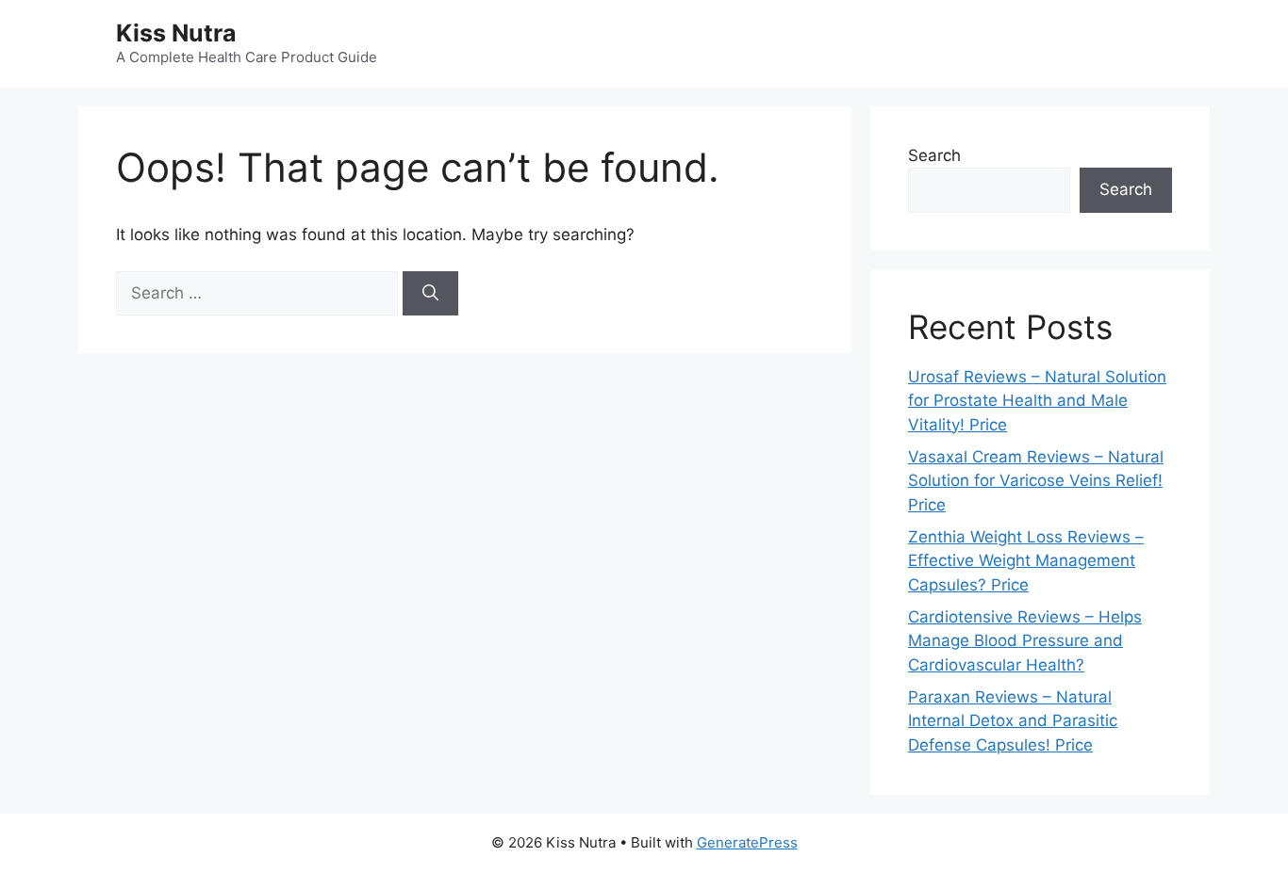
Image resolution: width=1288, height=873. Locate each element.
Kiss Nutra (176, 33)
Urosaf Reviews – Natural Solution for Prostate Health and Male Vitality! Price (1037, 400)
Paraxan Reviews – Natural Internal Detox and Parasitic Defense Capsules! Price (1012, 720)
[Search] (430, 293)
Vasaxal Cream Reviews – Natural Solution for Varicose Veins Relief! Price (1036, 480)
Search (934, 155)
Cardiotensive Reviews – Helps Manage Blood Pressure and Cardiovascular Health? (1025, 640)
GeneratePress (747, 842)
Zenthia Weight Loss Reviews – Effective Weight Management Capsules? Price (1026, 560)
